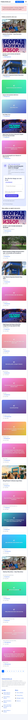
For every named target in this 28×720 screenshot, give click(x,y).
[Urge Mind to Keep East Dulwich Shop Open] (14, 69)
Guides (4, 690)
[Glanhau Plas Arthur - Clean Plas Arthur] (14, 28)
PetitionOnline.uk (6, 1)
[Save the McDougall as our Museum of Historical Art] (14, 150)
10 (23, 671)
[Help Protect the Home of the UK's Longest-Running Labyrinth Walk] (14, 129)
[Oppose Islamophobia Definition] (14, 89)
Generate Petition (12, 195)
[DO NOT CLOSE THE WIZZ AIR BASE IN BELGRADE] (14, 48)
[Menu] (26, 2)
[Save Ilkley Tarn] (14, 108)
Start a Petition (19, 1)
